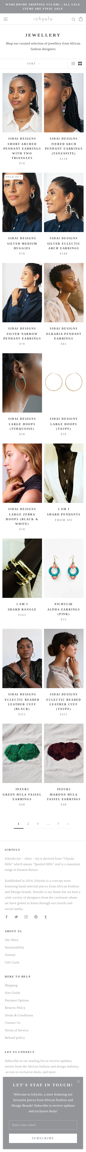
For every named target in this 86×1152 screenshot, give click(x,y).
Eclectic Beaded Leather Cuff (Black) (22, 704)
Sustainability (14, 947)
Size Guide (12, 993)
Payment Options (17, 1000)
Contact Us (12, 1023)
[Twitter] (16, 917)
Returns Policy (15, 1008)
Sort (32, 63)
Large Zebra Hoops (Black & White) (22, 519)
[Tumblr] (45, 917)
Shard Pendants (63, 514)
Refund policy (15, 1038)
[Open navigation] (6, 19)
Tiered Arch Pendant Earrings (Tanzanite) (64, 149)
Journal (10, 955)
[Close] (78, 1081)
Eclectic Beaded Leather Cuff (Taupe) (63, 704)
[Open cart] (80, 19)
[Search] (73, 19)
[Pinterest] (36, 917)
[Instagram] (26, 917)
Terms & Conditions (19, 1015)
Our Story (12, 940)
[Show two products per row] (80, 63)
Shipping (11, 985)
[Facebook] (6, 917)
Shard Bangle (22, 609)
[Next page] (67, 824)
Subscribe (43, 1138)
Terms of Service (17, 1030)
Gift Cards (12, 962)
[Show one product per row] (73, 63)
